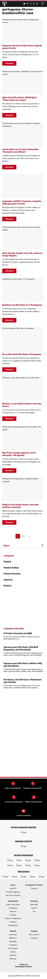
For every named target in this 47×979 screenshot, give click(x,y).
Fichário (13, 952)
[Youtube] (24, 4)
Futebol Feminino (12, 573)
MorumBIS (34, 905)
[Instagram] (34, 4)
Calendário (13, 941)
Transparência (13, 925)
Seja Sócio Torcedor (12, 895)
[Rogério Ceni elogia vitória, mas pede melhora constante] (22, 501)
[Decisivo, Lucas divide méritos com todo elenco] (22, 398)
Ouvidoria (12, 922)
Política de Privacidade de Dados (23, 966)
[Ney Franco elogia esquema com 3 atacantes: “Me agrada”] (22, 449)
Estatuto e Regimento (13, 918)
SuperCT (34, 908)
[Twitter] (30, 4)
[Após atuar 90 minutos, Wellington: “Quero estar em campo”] (22, 93)
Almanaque (13, 935)
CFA (34, 911)
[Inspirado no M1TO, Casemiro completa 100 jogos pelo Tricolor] (22, 197)
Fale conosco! (34, 935)
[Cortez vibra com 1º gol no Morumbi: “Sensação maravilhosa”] (22, 145)
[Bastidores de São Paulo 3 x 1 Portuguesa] (22, 300)
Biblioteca (13, 938)
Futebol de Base (11, 567)
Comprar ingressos (13, 892)
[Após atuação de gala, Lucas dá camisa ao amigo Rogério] (22, 249)
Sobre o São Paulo (13, 905)
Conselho (12, 915)
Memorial (12, 959)
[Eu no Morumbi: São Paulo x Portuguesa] (22, 349)
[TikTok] (37, 4)
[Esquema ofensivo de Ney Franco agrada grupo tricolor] (22, 42)
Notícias (34, 888)
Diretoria (13, 911)
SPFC (4, 4)
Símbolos (12, 955)
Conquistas (13, 945)
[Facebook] (27, 4)
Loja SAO (13, 888)
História (7, 585)
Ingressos (8, 579)
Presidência (13, 908)
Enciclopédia (13, 948)
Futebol (7, 561)
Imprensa (34, 938)
